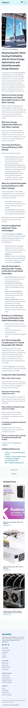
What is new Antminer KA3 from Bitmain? (13, 522)
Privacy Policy (5, 692)
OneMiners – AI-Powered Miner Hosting (15, 456)
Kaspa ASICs (5, 665)
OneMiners (19, 234)
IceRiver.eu (11, 234)
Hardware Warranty (7, 682)
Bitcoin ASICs (5, 663)
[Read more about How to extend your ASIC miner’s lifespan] (14, 546)
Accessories (5, 669)
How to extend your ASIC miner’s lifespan (13, 567)
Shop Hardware (6, 650)
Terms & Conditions (7, 694)
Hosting (4, 654)
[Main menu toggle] (25, 2)
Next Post (14, 473)
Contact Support (6, 677)
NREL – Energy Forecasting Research (14, 462)
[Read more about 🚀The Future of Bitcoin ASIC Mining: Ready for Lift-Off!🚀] (14, 591)
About (3, 688)
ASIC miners (5, 49)
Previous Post (14, 469)
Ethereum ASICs (6, 667)
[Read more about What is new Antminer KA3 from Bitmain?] (14, 501)
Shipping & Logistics (7, 680)
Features (4, 657)
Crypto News (5, 690)
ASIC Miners (5, 652)
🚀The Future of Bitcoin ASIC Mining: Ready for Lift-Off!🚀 (12, 611)
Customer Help (5, 675)
